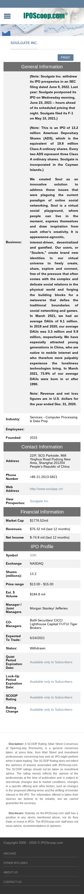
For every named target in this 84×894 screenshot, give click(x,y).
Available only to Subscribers (51, 662)
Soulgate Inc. (39, 501)
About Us (11, 872)
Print (65, 57)
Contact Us (12, 882)
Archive (10, 853)
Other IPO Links (16, 863)
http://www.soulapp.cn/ (46, 489)
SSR (33, 555)
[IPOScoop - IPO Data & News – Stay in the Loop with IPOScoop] (46, 15)
